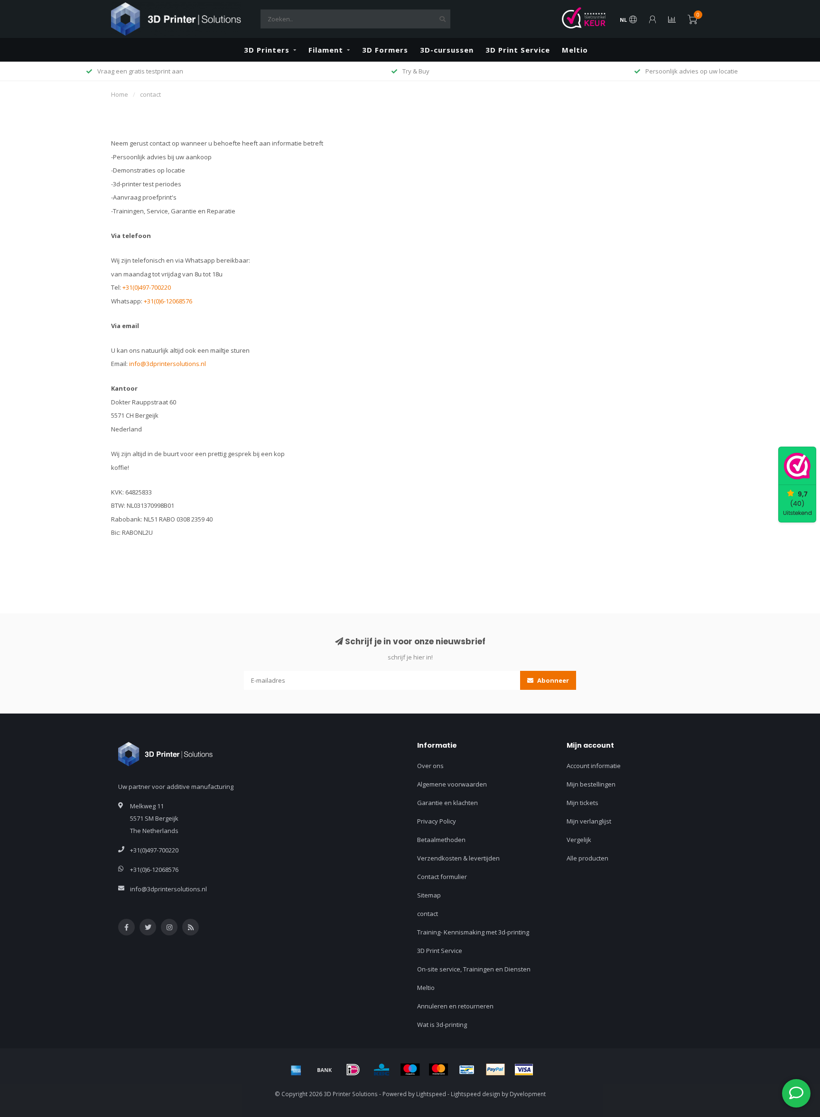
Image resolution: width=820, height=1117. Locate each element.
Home (119, 94)
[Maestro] (410, 1069)
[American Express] (296, 1069)
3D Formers (385, 50)
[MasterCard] (438, 1069)
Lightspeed (431, 1094)
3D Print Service (517, 50)
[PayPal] (495, 1069)
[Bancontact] (467, 1069)
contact (427, 913)
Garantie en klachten (447, 802)
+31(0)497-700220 (146, 287)
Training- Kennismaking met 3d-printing (473, 932)
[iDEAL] (353, 1069)
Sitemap (429, 895)
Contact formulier (442, 876)
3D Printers (266, 50)
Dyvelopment (528, 1094)
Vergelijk (579, 839)
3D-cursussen (447, 50)
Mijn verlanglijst (589, 821)
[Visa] (524, 1069)
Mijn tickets (582, 802)
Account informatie (594, 765)
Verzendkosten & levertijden (458, 858)
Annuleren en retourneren (455, 1006)
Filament (325, 50)
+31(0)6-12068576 (168, 301)
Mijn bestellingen (591, 784)
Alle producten (587, 858)
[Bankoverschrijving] (324, 1069)
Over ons (430, 765)
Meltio (575, 50)
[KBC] (381, 1069)
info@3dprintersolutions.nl (167, 363)
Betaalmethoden (441, 839)
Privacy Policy (436, 821)
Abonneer (552, 680)
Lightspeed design (475, 1094)
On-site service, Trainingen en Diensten (474, 969)
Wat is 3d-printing (442, 1024)
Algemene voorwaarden (452, 784)
